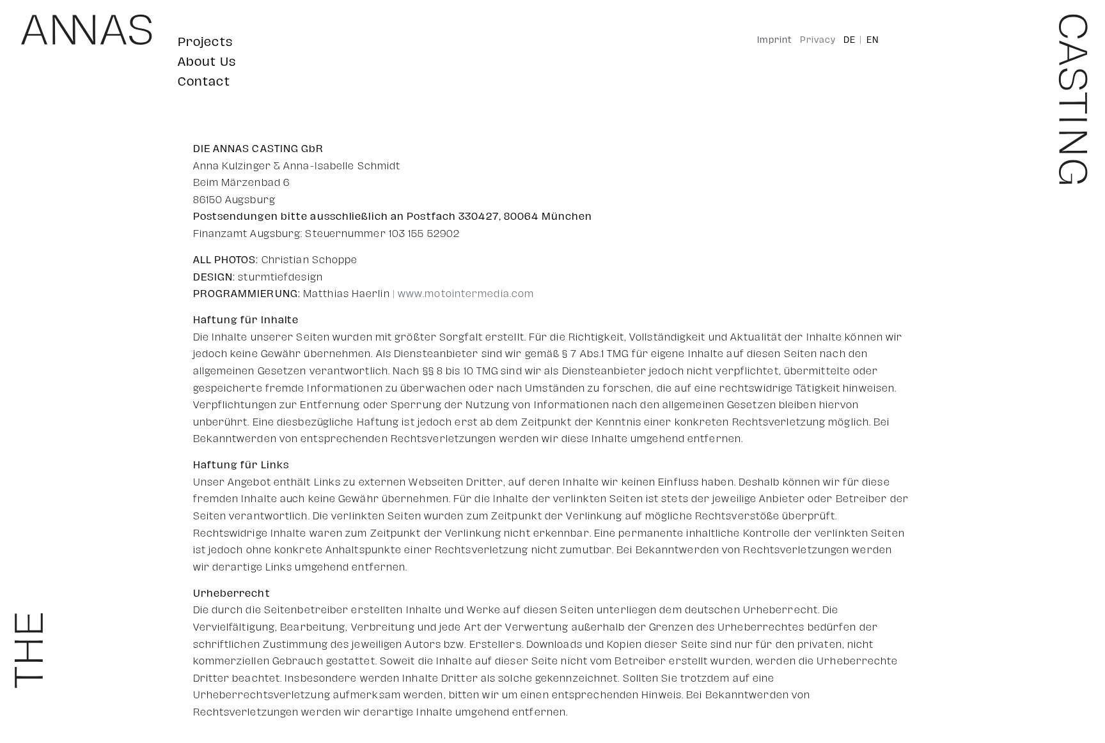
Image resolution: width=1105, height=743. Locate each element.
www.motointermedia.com (466, 293)
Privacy (818, 40)
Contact (204, 81)
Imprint (774, 40)
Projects (205, 41)
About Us (207, 61)
